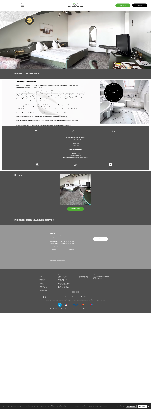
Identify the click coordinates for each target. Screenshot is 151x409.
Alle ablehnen (131, 406)
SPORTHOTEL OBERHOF (63, 282)
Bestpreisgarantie (43, 290)
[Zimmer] (54, 278)
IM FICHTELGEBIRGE (62, 279)
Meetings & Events (43, 287)
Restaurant (42, 286)
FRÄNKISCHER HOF (62, 276)
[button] (44, 297)
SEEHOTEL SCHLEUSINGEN (64, 283)
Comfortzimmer (42, 280)
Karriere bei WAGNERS (83, 276)
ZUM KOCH (60, 289)
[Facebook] (77, 292)
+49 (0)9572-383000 (98, 278)
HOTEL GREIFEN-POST (63, 284)
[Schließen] (149, 406)
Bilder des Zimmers (75, 208)
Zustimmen (142, 406)
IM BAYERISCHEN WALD (63, 287)
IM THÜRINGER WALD (63, 286)
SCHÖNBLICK (61, 280)
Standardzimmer (42, 279)
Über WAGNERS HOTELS (84, 277)
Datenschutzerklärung (101, 406)
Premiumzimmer (42, 282)
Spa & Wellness (43, 284)
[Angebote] (54, 283)
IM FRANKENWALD (62, 277)
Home (41, 276)
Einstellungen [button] (121, 406)
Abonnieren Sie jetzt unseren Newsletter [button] (76, 297)
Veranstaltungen (43, 289)
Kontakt (41, 291)
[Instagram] (73, 292)
